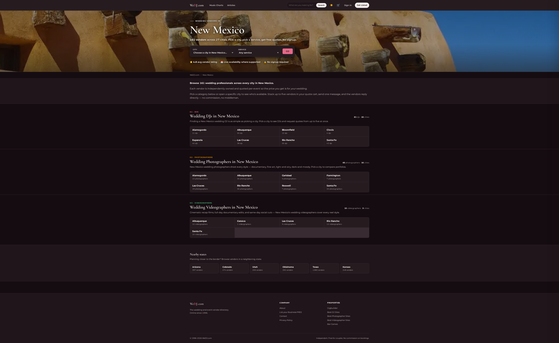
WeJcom (197, 5)
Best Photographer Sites (338, 316)
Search (321, 5)
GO (287, 51)
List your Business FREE (291, 312)
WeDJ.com (194, 75)
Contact (283, 316)
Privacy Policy (286, 320)
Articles (231, 5)
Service (242, 50)
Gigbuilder (332, 308)
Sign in (348, 5)
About (282, 308)
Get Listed (362, 5)
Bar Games (332, 324)
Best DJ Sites (333, 312)
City (195, 50)
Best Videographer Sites (338, 320)
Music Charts (216, 5)
